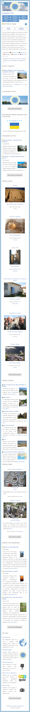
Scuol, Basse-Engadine (15, 362)
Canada (7, 54)
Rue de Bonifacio (15, 266)
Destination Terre (8, 13)
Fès (5, 439)
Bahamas (22, 52)
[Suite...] (11, 528)
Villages (17, 344)
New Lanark (7, 397)
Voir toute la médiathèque (15, 627)
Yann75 (21, 496)
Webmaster (21, 531)
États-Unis (23, 54)
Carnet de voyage (20, 58)
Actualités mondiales (7, 649)
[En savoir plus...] (12, 394)
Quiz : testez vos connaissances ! (10, 672)
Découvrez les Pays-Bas (14, 108)
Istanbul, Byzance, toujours (11, 571)
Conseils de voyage (7, 86)
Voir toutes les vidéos (14, 536)
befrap (15, 208)
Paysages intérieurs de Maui (11, 411)
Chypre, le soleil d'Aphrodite (11, 547)
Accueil (6, 16)
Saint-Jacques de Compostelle (11, 278)
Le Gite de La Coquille (15, 299)
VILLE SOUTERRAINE (15, 235)
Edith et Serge (15, 303)
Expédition (14, 60)
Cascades (17, 500)
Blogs (23, 18)
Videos (15, 18)
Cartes (23, 16)
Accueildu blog (8, 29)
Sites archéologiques (17, 469)
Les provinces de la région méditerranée (14, 451)
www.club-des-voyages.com (17, 706)
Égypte (15, 185)
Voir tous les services (14, 698)
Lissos (15, 489)
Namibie (13, 500)
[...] (23, 82)
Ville (17, 247)
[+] (6, 56)
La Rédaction (16, 84)
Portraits (19, 313)
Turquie (12, 216)
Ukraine (14, 120)
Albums (6, 18)
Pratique (15, 16)
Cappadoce (18, 216)
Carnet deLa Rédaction (21, 29)
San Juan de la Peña (9, 425)
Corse (13, 247)
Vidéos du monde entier (8, 662)
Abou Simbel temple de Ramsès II (15, 204)
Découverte (6, 60)
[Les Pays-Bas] (15, 100)
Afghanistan (13, 313)
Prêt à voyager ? (6, 685)
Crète (10, 469)
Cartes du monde (6, 637)
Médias (21, 60)
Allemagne (13, 52)
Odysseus (15, 336)
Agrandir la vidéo (15, 487)
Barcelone (11, 58)
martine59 (15, 239)
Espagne (15, 54)
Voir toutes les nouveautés (15, 175)
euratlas (15, 367)
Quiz (6, 20)
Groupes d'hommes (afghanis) (15, 331)
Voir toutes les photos (15, 374)
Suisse (13, 344)
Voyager (15, 20)
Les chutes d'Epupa (15, 520)
